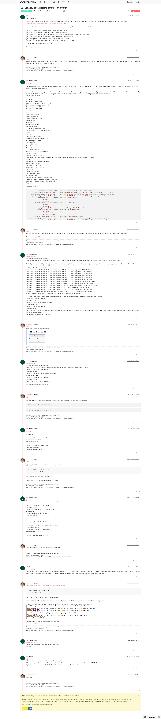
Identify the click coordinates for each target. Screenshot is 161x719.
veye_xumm (29, 57)
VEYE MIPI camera (27, 10)
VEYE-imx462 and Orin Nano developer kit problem (49, 465)
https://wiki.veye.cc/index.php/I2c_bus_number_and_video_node (69, 264)
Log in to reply (135, 11)
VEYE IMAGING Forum (28, 2)
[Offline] (23, 58)
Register (25, 708)
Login (30, 708)
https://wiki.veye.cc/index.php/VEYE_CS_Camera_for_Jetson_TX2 (46, 23)
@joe (36, 57)
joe (27, 15)
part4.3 (37, 237)
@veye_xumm (33, 80)
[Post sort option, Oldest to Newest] (128, 11)
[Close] (138, 695)
